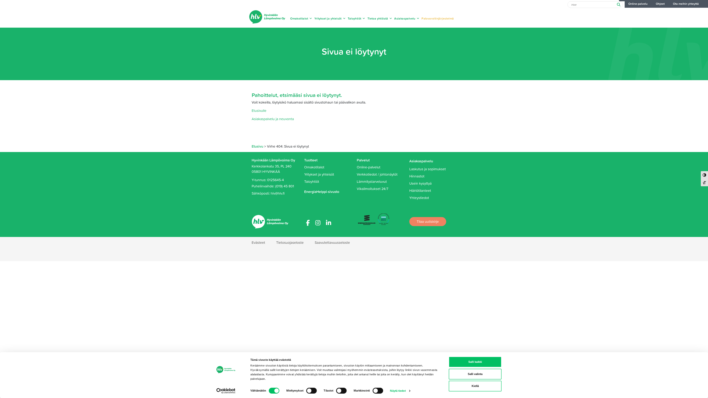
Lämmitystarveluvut (372, 181)
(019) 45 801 (284, 186)
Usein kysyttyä (420, 183)
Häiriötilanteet (420, 190)
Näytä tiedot (398, 390)
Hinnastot (416, 176)
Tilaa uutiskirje (428, 221)
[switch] (311, 391)
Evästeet (258, 242)
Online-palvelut (368, 167)
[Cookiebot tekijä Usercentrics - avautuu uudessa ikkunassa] (226, 391)
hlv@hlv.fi (278, 193)
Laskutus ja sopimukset (427, 168)
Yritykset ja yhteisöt (328, 18)
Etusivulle (259, 110)
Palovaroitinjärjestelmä (437, 18)
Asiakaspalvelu (404, 18)
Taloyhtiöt (354, 18)
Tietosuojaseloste (290, 242)
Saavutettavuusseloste (332, 242)
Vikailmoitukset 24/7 (372, 188)
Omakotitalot (299, 18)
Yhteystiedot (419, 197)
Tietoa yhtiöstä (377, 18)
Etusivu (257, 146)
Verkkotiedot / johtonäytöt (377, 174)
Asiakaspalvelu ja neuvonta (273, 118)
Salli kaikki (475, 361)
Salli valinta (475, 374)
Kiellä (475, 385)
